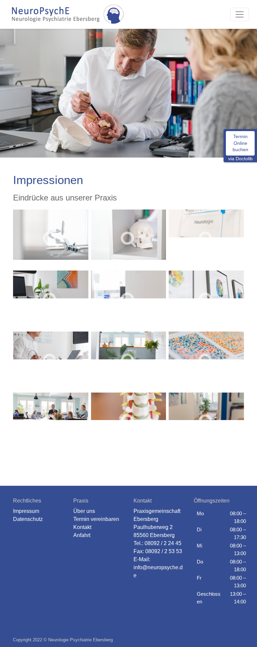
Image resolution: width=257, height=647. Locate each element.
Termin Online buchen (240, 143)
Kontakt (82, 527)
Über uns (84, 511)
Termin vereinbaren (96, 519)
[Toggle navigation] (239, 14)
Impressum (26, 511)
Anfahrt (81, 535)
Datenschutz (28, 519)
